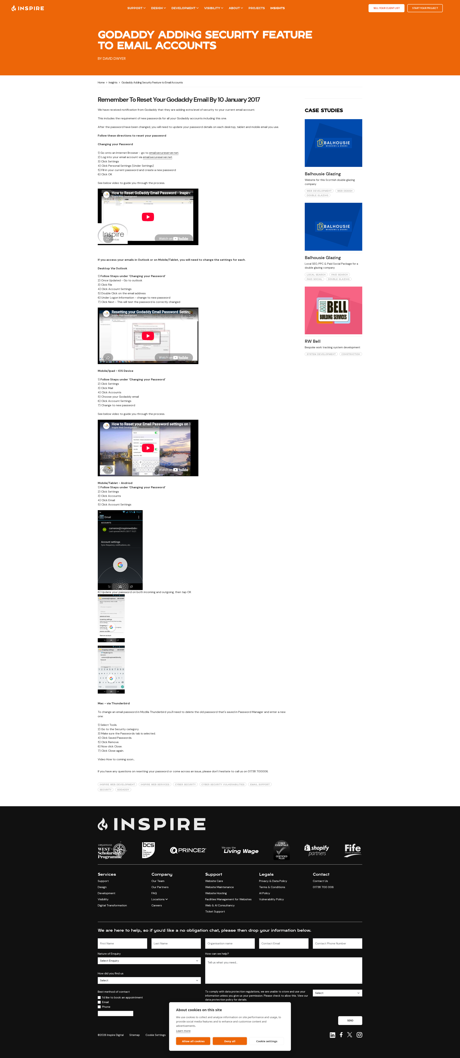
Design (157, 8)
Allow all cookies (193, 1041)
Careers (156, 905)
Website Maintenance (219, 887)
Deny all (229, 1041)
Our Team (157, 881)
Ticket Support (215, 911)
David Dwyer (114, 58)
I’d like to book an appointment (122, 997)
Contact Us (320, 881)
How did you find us (110, 973)
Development (183, 8)
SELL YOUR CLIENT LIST (386, 8)
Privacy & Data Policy (273, 881)
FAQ (154, 893)
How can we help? (217, 954)
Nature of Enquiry (109, 954)
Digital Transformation (112, 905)
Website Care (214, 881)
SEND (350, 1020)
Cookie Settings (156, 1035)
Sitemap (134, 1035)
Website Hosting (216, 893)
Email (105, 1002)
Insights (277, 8)
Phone (106, 1007)
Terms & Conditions (272, 887)
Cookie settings (266, 1041)
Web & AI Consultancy (220, 905)
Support (134, 8)
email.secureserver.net (163, 153)
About (234, 8)
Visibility (212, 8)
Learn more (183, 1031)
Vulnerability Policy (271, 899)
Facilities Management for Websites (228, 899)
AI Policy (264, 893)
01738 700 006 (323, 887)
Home (101, 82)
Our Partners (160, 887)
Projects (257, 8)
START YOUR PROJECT (425, 8)
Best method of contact (114, 992)
